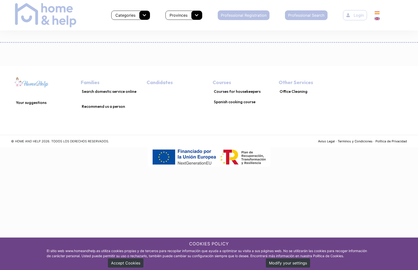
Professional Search (306, 15)
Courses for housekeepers (237, 91)
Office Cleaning (293, 91)
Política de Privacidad (391, 141)
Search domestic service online (109, 91)
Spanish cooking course (234, 101)
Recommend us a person (103, 106)
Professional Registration (244, 15)
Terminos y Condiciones (355, 141)
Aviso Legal (326, 141)
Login (359, 15)
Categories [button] (125, 15)
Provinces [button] (178, 15)
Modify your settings (288, 263)
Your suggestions (31, 102)
